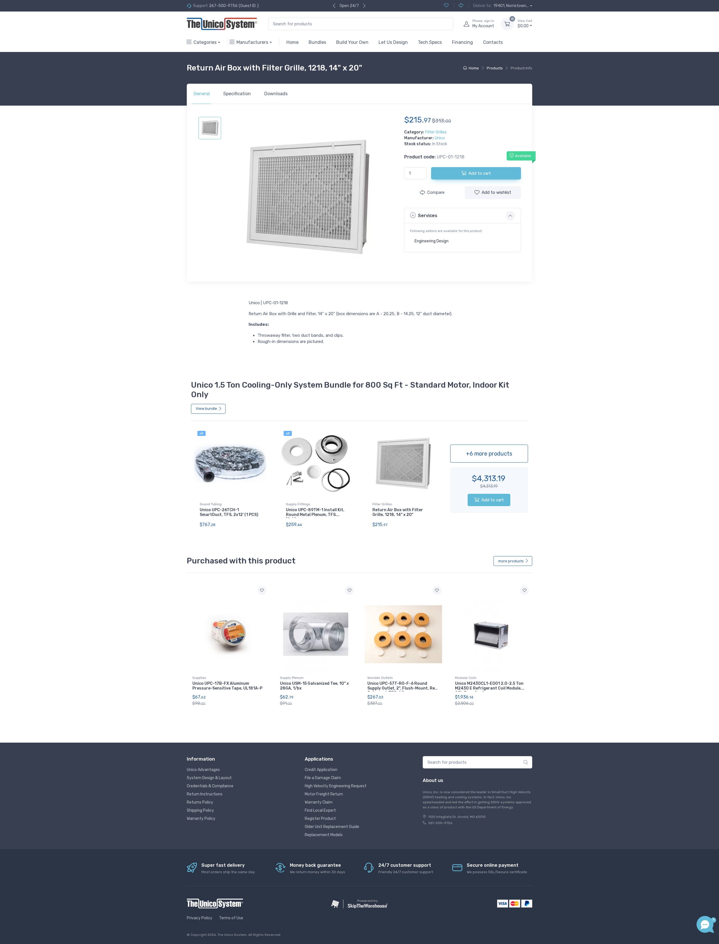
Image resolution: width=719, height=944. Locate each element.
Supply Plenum (292, 678)
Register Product (320, 818)
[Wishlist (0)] (446, 6)
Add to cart (492, 499)
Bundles (317, 42)
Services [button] (427, 215)
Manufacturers (252, 42)
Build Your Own (352, 42)
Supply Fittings (298, 504)
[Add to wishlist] (262, 590)
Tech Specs (430, 42)
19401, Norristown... (511, 5)
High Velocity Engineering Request (336, 786)
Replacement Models (324, 834)
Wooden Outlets (380, 678)
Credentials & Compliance (210, 786)
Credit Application (321, 769)
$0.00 (525, 23)
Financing (462, 42)
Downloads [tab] (276, 93)
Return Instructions (204, 794)
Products (495, 68)
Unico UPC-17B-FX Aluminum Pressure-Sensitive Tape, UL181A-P (227, 686)
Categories (205, 42)
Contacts (493, 42)
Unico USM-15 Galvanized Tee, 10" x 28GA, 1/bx (314, 686)
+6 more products (489, 453)
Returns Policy (200, 802)
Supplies (199, 678)
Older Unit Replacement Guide (332, 826)
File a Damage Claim (323, 777)
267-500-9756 (223, 5)
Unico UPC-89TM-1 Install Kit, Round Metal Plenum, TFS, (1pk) (315, 515)
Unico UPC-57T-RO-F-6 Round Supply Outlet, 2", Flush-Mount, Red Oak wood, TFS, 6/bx (402, 688)
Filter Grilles (436, 132)
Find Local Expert (320, 810)
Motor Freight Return (324, 794)
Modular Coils (466, 678)
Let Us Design (393, 42)
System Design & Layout (209, 777)
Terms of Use (231, 918)
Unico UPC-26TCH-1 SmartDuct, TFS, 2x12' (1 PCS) (229, 512)
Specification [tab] (237, 93)
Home (292, 42)
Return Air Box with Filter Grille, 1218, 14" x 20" (397, 512)
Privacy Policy (199, 918)
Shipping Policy (200, 810)
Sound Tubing (211, 504)
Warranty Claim (319, 802)
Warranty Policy (201, 818)
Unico (440, 138)
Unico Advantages (203, 769)
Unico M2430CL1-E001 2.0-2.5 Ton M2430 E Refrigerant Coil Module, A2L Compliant (489, 688)
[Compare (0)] (458, 6)
